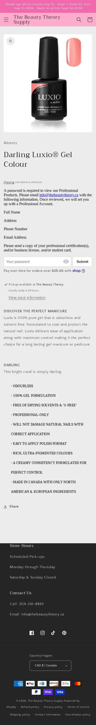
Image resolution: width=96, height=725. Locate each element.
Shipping (9, 182)
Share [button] (14, 507)
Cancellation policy (78, 714)
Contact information (48, 714)
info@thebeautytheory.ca (58, 195)
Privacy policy (53, 707)
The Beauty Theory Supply (45, 700)
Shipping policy (20, 714)
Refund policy (30, 707)
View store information (27, 298)
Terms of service (78, 707)
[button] (6, 19)
